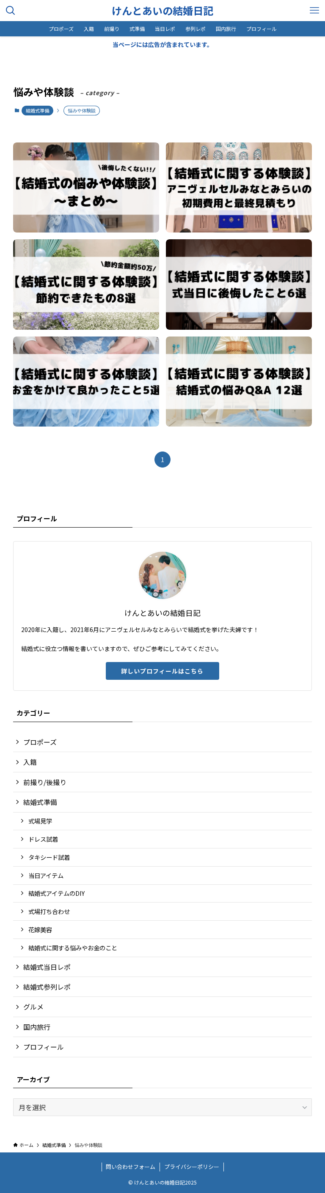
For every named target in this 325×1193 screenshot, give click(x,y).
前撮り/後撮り (44, 782)
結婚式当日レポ (47, 967)
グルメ (33, 1006)
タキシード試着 (49, 857)
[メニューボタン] (314, 10)
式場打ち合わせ (49, 911)
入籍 (30, 762)
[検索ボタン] (10, 10)
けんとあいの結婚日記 (162, 10)
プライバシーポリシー (191, 1167)
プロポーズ (40, 742)
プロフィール (43, 1047)
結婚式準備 (37, 110)
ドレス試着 (43, 839)
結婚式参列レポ (47, 987)
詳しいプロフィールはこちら (162, 671)
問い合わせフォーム (130, 1167)
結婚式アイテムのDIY (56, 893)
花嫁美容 (40, 929)
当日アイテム (45, 875)
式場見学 (40, 820)
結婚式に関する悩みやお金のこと (72, 947)
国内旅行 (36, 1027)
